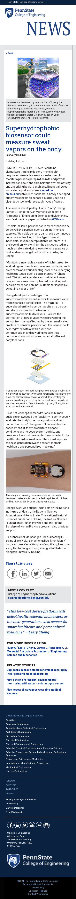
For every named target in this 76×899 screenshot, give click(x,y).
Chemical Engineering (17, 740)
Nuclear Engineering (16, 771)
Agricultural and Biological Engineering (26, 728)
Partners (11, 785)
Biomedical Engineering (18, 736)
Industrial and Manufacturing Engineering (27, 763)
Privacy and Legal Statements (21, 799)
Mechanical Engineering (18, 767)
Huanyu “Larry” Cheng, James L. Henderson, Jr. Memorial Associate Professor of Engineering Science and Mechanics (37, 651)
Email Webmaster (15, 812)
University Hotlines (15, 808)
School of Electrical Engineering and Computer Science (34, 748)
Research (11, 781)
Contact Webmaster (38, 894)
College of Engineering (31, 2)
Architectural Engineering (19, 732)
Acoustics (11, 720)
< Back (9, 53)
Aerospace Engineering (17, 724)
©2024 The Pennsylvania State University (37, 881)
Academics (12, 789)
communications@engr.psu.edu (28, 597)
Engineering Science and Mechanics (24, 759)
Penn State (12, 2)
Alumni (10, 793)
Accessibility (12, 803)
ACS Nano (57, 219)
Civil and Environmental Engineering (24, 744)
